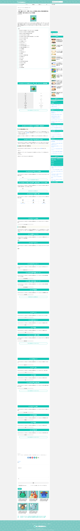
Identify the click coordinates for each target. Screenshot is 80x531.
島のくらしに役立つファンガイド (40, 528)
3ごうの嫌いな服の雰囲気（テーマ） (24, 47)
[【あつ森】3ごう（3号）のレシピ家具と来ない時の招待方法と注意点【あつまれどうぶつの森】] (34, 457)
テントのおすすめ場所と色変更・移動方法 (56, 151)
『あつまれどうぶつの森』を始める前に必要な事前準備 (56, 141)
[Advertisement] (33, 75)
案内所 (41, 148)
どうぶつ (19, 461)
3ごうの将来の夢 (21, 67)
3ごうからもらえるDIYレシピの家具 (24, 34)
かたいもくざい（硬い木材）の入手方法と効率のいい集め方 (56, 180)
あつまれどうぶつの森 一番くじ (55, 108)
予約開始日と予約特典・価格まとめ (56, 104)
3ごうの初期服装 (21, 48)
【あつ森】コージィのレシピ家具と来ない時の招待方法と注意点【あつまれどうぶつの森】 (22, 500)
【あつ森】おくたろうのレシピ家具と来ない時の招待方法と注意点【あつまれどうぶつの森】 (33, 516)
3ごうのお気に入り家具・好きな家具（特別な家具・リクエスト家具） (29, 36)
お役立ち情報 (53, 4)
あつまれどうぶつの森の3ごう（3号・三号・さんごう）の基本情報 (28, 30)
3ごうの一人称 (21, 58)
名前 (18, 478)
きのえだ (33, 200)
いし (22, 200)
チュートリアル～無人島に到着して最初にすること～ (56, 149)
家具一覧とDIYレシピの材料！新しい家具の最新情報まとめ (57, 112)
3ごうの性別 (21, 59)
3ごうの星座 (21, 53)
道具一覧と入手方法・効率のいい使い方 (56, 114)
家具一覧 (52, 161)
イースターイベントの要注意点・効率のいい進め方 (59, 76)
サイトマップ (39, 523)
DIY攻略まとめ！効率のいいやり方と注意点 (57, 125)
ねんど (44, 200)
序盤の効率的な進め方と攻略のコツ (56, 116)
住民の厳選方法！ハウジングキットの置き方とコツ (59, 58)
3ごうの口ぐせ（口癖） (22, 62)
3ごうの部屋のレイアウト (22, 41)
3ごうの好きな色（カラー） (23, 44)
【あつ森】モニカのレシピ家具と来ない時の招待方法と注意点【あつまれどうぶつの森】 (33, 500)
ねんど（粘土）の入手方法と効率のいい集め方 (56, 172)
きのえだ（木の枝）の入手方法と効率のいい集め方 (56, 167)
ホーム (26, 4)
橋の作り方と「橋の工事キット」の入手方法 (59, 70)
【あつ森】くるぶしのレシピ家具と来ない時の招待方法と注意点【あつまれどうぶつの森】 (33, 512)
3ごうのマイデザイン (22, 42)
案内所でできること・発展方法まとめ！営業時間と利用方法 (56, 159)
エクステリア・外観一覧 (54, 182)
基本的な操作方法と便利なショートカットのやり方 (56, 146)
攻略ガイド (40, 4)
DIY (46, 4)
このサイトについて (34, 523)
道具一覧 (52, 163)
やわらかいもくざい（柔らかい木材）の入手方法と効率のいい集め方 (56, 174)
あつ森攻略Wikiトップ (54, 101)
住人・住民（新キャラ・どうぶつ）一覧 (33, 110)
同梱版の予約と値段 (54, 106)
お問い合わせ (49, 523)
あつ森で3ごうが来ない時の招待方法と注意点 (25, 33)
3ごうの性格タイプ (22, 56)
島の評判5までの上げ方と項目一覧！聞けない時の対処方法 (59, 40)
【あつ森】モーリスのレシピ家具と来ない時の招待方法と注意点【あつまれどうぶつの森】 (44, 500)
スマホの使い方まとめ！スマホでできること (56, 154)
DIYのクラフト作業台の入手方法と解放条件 (57, 129)
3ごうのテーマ (21, 50)
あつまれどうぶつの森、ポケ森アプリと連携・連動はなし (56, 122)
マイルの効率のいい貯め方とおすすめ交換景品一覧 (59, 64)
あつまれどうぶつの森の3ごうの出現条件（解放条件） (27, 31)
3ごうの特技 (21, 65)
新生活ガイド (53, 138)
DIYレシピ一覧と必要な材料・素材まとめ (33, 179)
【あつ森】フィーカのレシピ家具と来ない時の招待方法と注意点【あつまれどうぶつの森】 (33, 517)
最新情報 (33, 4)
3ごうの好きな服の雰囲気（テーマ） (24, 45)
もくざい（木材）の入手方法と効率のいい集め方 (56, 177)
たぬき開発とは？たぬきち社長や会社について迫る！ (56, 137)
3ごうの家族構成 (21, 64)
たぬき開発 (27, 132)
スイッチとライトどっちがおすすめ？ (56, 134)
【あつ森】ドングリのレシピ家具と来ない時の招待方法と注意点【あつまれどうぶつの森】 (22, 512)
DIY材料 (52, 165)
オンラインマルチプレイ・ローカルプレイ (56, 119)
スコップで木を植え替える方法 (55, 132)
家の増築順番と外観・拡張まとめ (55, 117)
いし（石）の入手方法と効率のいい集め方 (56, 169)
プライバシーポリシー (44, 523)
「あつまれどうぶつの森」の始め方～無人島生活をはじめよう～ (56, 144)
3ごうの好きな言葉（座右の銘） (23, 61)
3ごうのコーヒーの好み (22, 39)
